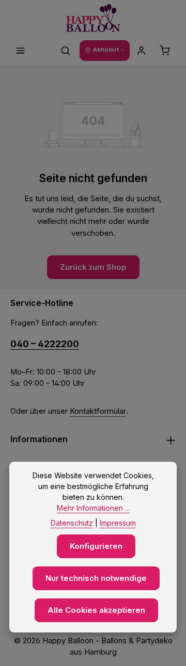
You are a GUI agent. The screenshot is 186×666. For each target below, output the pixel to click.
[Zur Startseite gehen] (93, 18)
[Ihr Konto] (141, 50)
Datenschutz (72, 522)
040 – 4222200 (44, 343)
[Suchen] (65, 50)
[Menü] (20, 50)
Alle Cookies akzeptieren (96, 610)
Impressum (118, 522)
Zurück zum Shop (93, 267)
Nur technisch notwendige (96, 578)
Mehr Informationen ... (93, 507)
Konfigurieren (96, 546)
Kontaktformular (98, 411)
